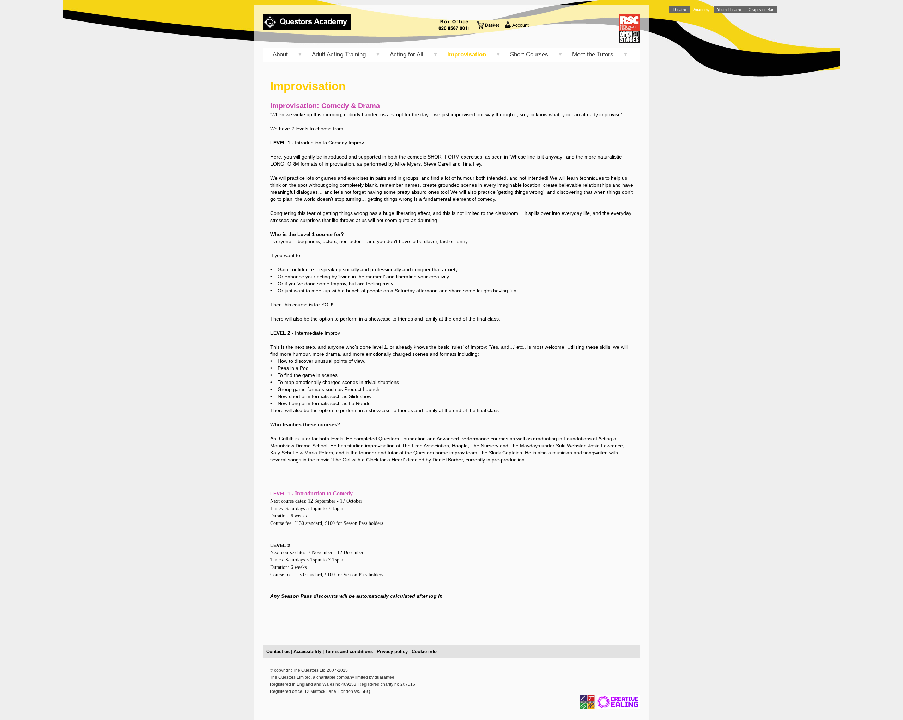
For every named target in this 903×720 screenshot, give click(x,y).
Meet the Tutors (592, 54)
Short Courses (529, 54)
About (280, 54)
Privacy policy (392, 651)
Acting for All (406, 54)
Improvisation (466, 54)
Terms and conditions (349, 651)
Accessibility (307, 651)
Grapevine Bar (761, 9)
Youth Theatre (729, 9)
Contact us (278, 651)
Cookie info (424, 651)
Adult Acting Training (339, 54)
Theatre (679, 9)
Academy (701, 9)
